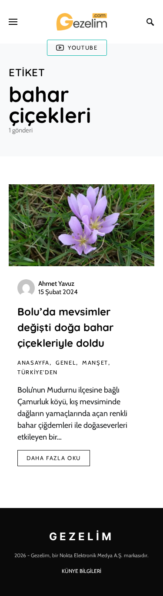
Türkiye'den (37, 372)
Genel (66, 362)
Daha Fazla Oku (54, 457)
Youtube (82, 47)
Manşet (95, 362)
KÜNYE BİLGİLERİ (81, 571)
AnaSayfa (33, 362)
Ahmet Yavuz (56, 284)
